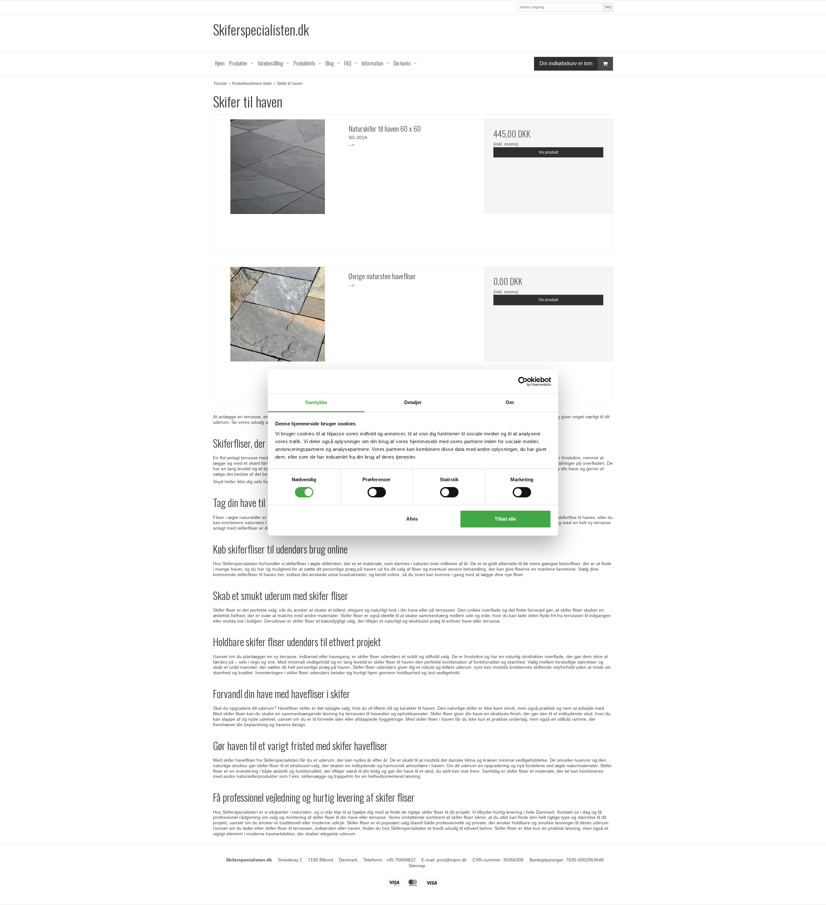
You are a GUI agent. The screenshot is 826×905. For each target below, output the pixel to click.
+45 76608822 (401, 859)
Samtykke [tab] (316, 402)
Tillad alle (505, 519)
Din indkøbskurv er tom (565, 63)
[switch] (377, 492)
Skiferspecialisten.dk (261, 29)
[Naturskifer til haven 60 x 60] (277, 183)
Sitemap (416, 865)
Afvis (412, 519)
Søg (608, 7)
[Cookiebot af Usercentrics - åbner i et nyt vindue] (523, 381)
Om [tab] (510, 402)
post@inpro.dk (452, 859)
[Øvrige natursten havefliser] (277, 331)
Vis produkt (548, 152)
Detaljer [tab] (413, 402)
